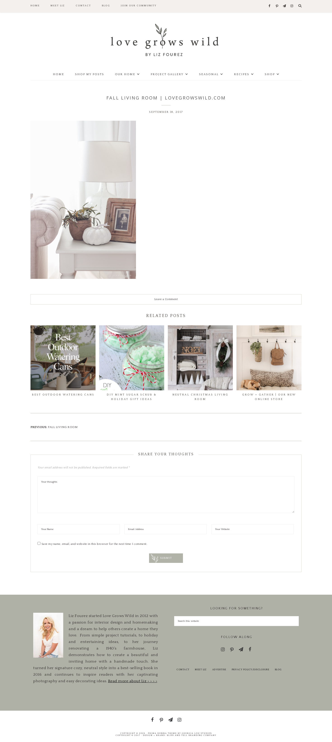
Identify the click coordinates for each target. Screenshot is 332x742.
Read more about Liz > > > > (132, 681)
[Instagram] (292, 6)
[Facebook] (269, 6)
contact (182, 669)
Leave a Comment (166, 299)
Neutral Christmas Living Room (200, 397)
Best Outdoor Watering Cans (63, 394)
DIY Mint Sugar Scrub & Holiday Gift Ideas (132, 397)
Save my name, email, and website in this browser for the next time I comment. (94, 544)
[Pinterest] (277, 6)
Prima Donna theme (162, 733)
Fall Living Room (63, 427)
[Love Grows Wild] (166, 39)
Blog (278, 669)
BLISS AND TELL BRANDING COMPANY (191, 735)
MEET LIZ (200, 669)
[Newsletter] (284, 6)
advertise (219, 669)
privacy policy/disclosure (250, 669)
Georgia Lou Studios (197, 733)
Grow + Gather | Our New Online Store (269, 397)
